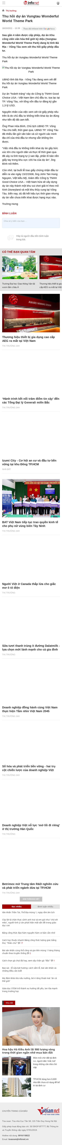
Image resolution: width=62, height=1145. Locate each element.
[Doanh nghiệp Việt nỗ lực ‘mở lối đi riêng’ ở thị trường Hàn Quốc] (31, 801)
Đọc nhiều (17, 906)
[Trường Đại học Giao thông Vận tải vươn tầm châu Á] (19, 267)
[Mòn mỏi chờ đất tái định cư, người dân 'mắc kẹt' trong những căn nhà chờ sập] (16, 1065)
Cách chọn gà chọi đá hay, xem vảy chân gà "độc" (26, 960)
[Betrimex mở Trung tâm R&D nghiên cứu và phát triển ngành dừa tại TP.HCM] (31, 860)
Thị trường (11, 11)
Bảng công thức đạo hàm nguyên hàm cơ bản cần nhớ (28, 932)
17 (21, 943)
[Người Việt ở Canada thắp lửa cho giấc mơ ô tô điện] (31, 560)
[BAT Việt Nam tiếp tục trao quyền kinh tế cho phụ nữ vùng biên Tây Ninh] (31, 498)
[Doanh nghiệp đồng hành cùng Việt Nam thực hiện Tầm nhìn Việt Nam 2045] (31, 683)
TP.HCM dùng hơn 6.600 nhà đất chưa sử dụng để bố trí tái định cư (46, 1082)
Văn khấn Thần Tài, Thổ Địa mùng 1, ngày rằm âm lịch (28, 912)
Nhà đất (6, 469)
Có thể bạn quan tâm (18, 251)
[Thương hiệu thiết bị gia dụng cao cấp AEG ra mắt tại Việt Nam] (31, 313)
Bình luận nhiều (45, 906)
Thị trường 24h (11, 346)
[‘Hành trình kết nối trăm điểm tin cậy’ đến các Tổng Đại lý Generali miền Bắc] (31, 375)
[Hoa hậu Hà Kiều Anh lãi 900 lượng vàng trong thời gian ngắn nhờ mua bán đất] (31, 1026)
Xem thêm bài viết (31, 899)
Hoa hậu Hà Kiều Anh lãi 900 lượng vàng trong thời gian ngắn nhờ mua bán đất (28, 1051)
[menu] (4, 3)
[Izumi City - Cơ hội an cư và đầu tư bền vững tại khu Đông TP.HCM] (31, 436)
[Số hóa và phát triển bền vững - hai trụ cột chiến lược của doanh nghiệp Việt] (31, 742)
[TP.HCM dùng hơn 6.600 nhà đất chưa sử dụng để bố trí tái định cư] (16, 1087)
